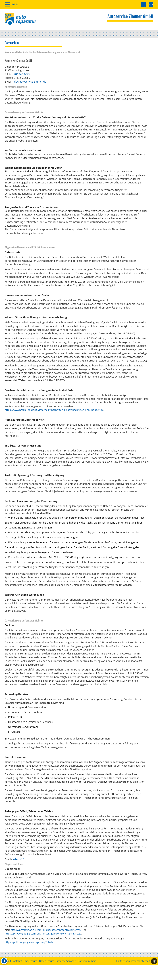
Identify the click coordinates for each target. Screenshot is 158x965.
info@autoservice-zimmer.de (29, 81)
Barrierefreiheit (87, 961)
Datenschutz (46, 961)
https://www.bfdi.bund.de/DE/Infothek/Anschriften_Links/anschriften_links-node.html (54, 410)
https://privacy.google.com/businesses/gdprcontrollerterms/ (45, 930)
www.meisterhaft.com (143, 961)
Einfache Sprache (66, 961)
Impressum (30, 961)
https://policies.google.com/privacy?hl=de (29, 942)
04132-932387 (22, 74)
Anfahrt (17, 961)
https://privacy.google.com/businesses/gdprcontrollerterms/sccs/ (43, 933)
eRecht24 (18, 859)
